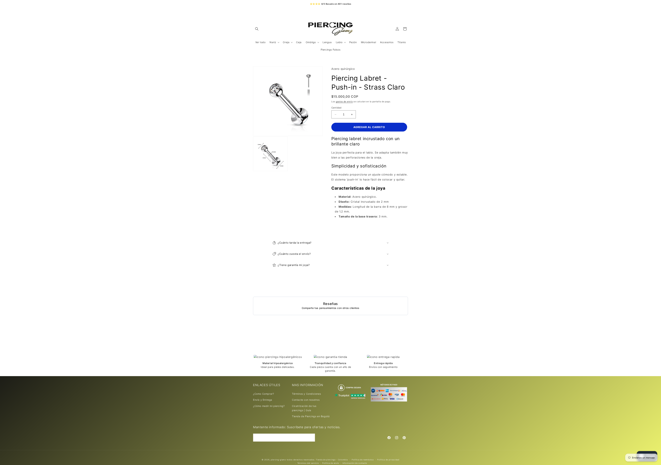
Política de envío (330, 463)
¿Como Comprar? (263, 393)
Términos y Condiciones (306, 393)
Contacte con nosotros (306, 399)
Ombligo (311, 42)
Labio (339, 42)
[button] (257, 29)
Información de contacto (355, 463)
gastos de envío (344, 101)
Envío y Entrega (262, 399)
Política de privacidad (388, 459)
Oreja (286, 42)
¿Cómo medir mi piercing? (269, 405)
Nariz (273, 42)
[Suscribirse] (311, 437)
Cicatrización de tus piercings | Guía (304, 408)
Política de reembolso (363, 459)
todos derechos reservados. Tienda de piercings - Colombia (317, 459)
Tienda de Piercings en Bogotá (310, 416)
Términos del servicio (308, 463)
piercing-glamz (278, 459)
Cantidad (336, 107)
